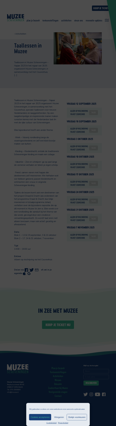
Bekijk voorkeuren (76, 417)
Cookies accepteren (40, 417)
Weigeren (59, 417)
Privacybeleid (63, 423)
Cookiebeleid (51, 423)
